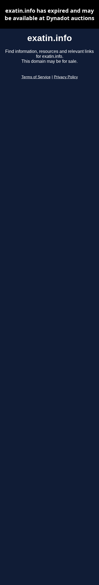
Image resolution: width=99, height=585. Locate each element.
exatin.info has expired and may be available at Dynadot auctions (49, 14)
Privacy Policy (66, 77)
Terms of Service (36, 77)
